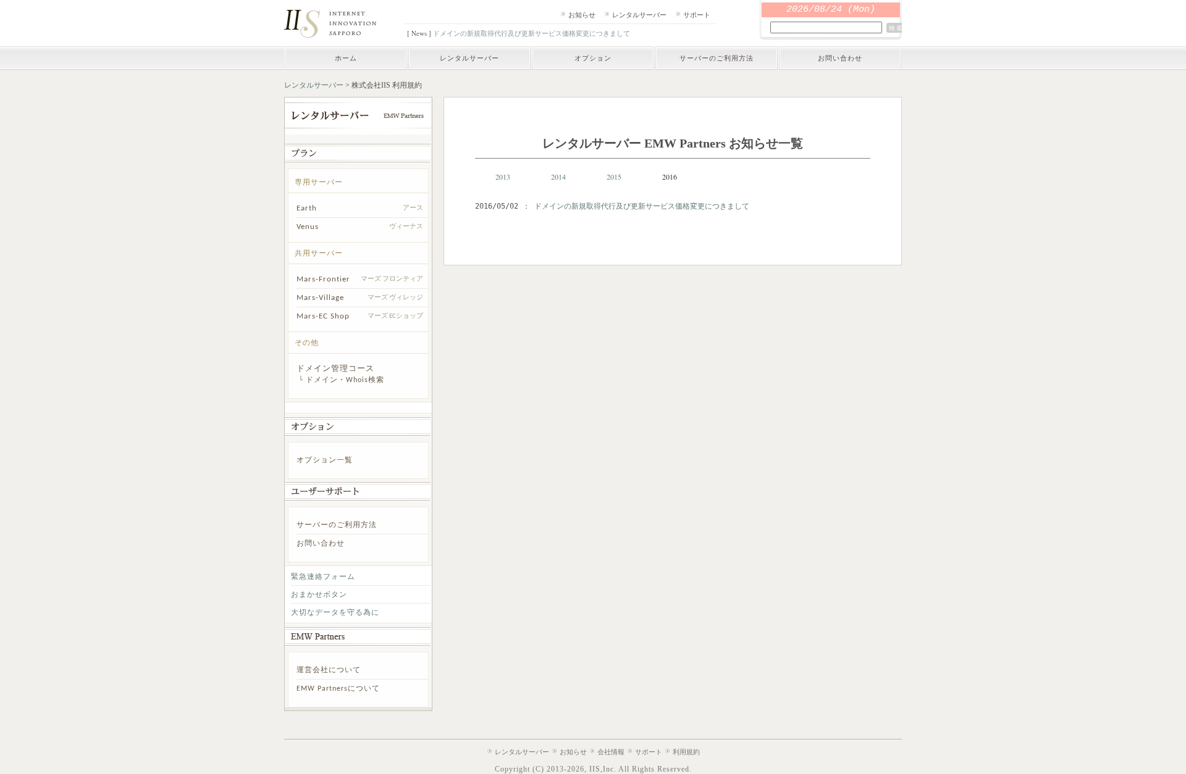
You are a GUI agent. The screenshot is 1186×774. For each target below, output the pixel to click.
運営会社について (328, 670)
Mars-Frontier (323, 279)
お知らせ (581, 14)
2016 (669, 176)
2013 (502, 176)
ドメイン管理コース (335, 369)
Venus (307, 227)
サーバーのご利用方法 (716, 58)
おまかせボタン (319, 595)
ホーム (346, 58)
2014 (558, 176)
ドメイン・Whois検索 (345, 380)
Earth (306, 208)
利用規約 (686, 751)
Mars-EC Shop (323, 316)
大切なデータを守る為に (335, 613)
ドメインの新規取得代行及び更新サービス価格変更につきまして (531, 33)
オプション (593, 58)
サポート (696, 14)
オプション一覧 (324, 460)
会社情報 (611, 751)
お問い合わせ (840, 58)
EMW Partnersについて (338, 689)
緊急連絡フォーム (323, 577)
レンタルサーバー (639, 14)
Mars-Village (320, 298)
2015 (614, 176)
